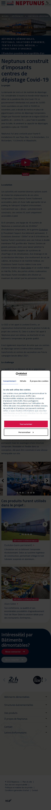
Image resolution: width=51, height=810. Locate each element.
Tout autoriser (26, 424)
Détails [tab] (23, 380)
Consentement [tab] (9, 380)
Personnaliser (24, 432)
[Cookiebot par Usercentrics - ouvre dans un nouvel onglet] (15, 374)
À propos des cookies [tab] (39, 380)
